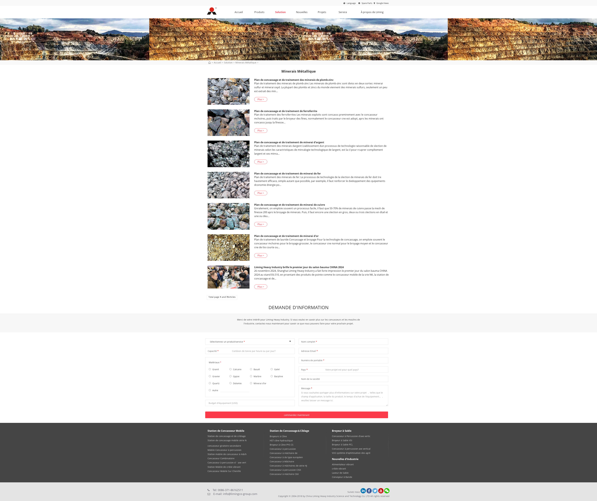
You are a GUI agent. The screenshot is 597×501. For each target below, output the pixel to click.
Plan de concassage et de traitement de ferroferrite (285, 111)
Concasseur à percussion (283, 448)
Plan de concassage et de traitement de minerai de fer (287, 173)
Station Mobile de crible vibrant (224, 466)
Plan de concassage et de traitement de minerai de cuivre (289, 204)
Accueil (239, 12)
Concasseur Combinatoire (221, 458)
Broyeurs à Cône (278, 436)
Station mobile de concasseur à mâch (227, 454)
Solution (280, 12)
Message (305, 388)
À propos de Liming (372, 12)
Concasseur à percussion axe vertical (351, 448)
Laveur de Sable (340, 472)
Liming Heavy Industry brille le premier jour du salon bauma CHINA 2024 (299, 267)
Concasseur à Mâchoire (282, 461)
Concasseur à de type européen (286, 457)
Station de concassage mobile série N (227, 440)
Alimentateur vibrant (343, 464)
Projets (322, 12)
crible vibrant (339, 468)
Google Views (382, 3)
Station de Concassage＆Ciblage (289, 430)
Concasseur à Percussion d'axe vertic (351, 436)
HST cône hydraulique (281, 440)
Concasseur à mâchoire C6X (284, 474)
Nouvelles (302, 12)
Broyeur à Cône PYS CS (281, 444)
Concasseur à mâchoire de (283, 453)
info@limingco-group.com (240, 494)
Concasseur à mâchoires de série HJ (288, 465)
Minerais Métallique (245, 62)
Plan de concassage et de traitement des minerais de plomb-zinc (293, 80)
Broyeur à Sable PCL (342, 444)
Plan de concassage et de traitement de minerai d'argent (289, 142)
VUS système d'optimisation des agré (351, 452)
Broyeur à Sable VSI (342, 440)
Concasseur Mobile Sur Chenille (224, 471)
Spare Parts (366, 3)
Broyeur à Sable (341, 430)
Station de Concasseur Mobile (226, 430)
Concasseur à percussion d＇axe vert (227, 462)
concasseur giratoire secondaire (224, 445)
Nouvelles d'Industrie (345, 459)
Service (343, 12)
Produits (259, 12)
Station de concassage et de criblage (227, 436)
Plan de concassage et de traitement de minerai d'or (286, 236)
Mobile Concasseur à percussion (224, 449)
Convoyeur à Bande (342, 477)
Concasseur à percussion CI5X (285, 469)
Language (351, 3)
